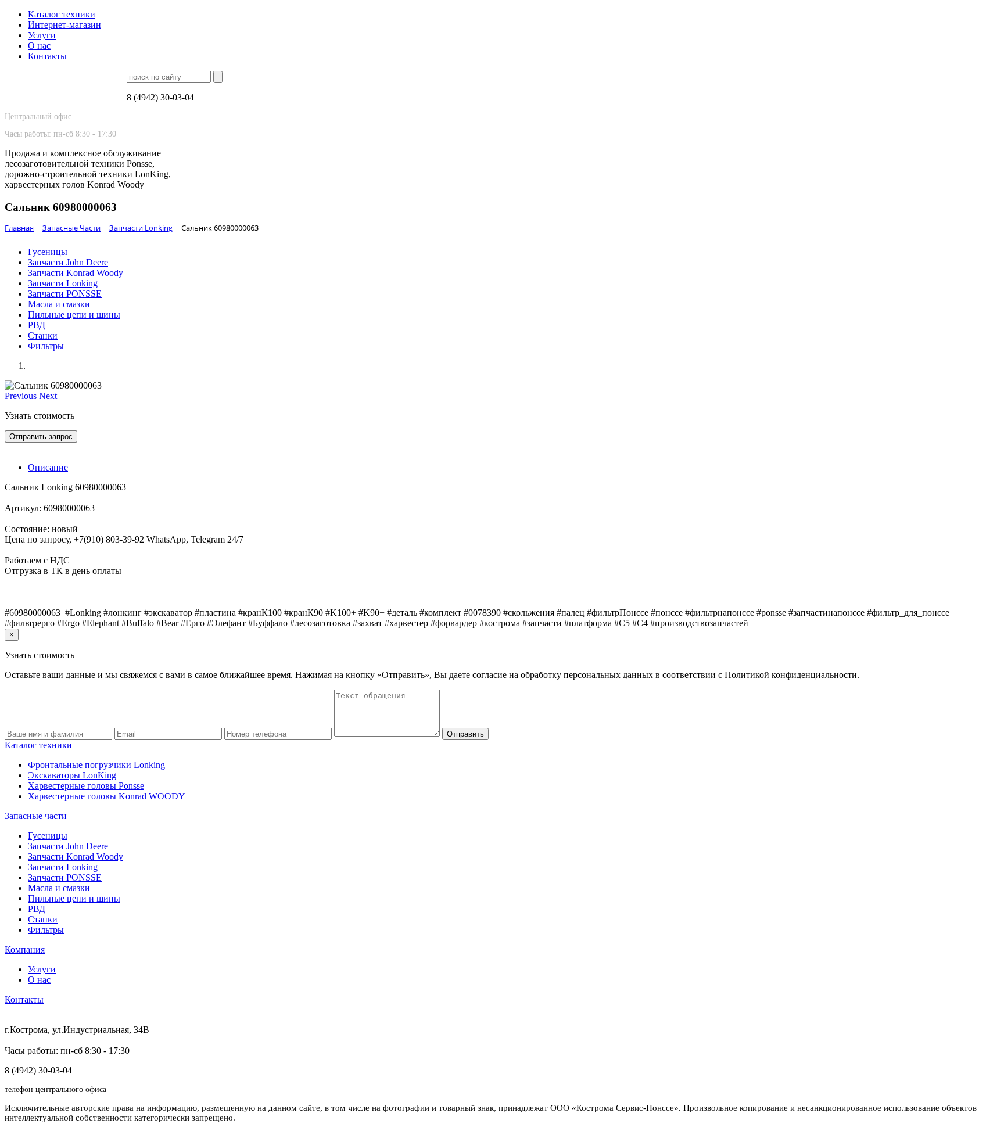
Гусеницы (47, 252)
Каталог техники (61, 14)
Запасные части (36, 816)
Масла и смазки (59, 304)
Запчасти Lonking (63, 283)
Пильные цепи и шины (74, 314)
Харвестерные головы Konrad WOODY (106, 796)
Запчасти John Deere (68, 262)
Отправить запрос (41, 436)
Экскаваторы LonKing (72, 775)
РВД (36, 325)
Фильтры (46, 346)
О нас (39, 46)
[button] (22, 396)
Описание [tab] (48, 467)
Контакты (47, 56)
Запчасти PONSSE (65, 294)
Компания (25, 949)
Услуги (42, 35)
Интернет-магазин (64, 25)
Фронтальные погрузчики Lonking (96, 765)
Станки (43, 335)
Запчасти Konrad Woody (75, 273)
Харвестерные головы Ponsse (86, 786)
